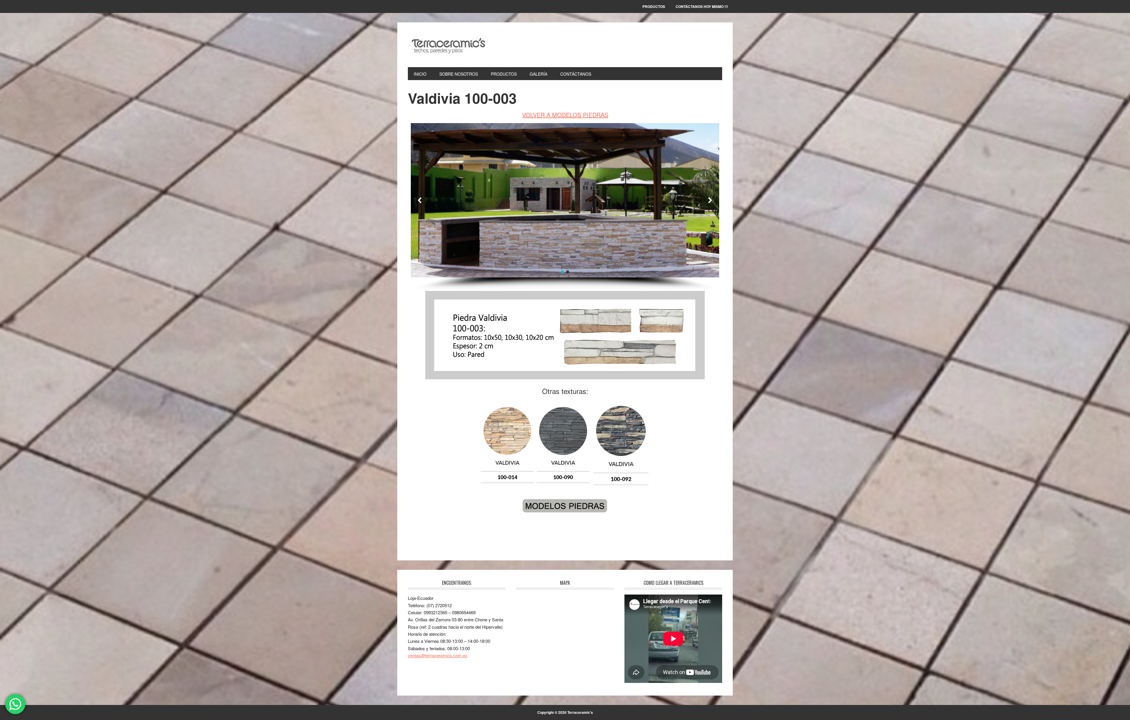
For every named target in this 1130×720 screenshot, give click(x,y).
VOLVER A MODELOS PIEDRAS (565, 114)
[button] (420, 200)
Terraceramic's (447, 45)
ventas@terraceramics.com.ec (438, 655)
